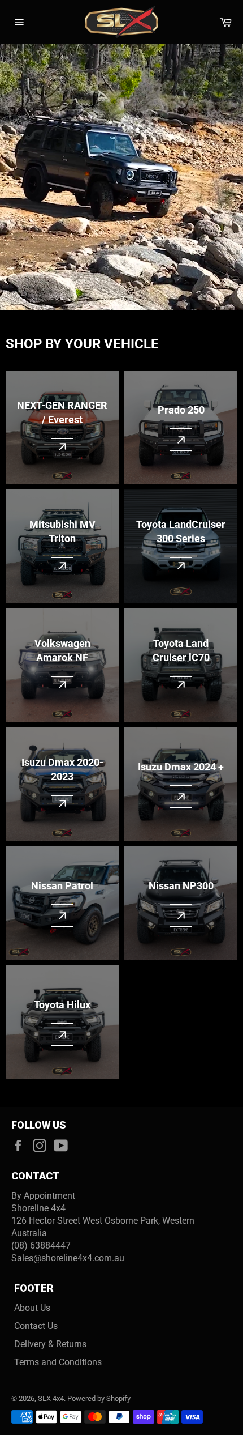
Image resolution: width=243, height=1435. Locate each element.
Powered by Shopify (99, 1398)
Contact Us (36, 1326)
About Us (32, 1307)
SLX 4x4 (51, 1398)
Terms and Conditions (58, 1362)
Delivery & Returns (50, 1344)
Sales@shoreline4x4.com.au (67, 1258)
